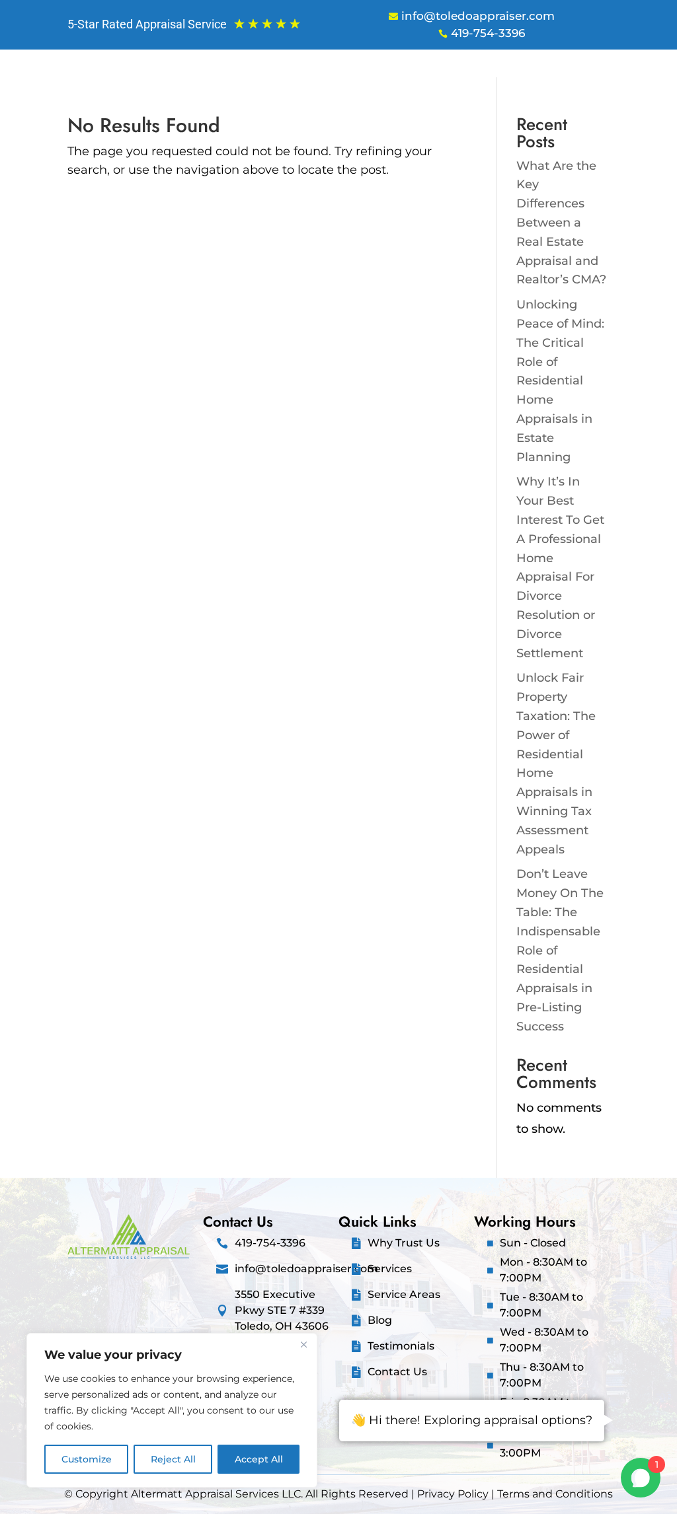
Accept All (259, 1459)
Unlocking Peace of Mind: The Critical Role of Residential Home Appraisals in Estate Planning (560, 380)
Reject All (173, 1459)
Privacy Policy (453, 1494)
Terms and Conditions (555, 1494)
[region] (171, 1410)
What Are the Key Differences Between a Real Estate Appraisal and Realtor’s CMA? (561, 223)
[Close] (303, 1344)
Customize (86, 1459)
